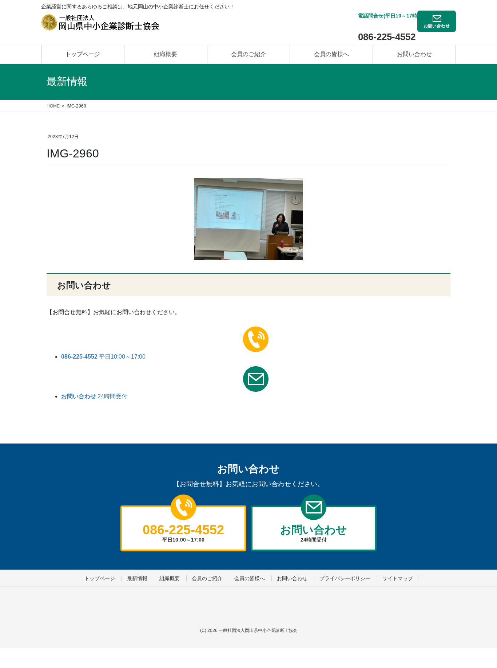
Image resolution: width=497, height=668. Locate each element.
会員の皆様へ (249, 578)
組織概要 (169, 578)
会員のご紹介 (207, 578)
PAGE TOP (473, 634)
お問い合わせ (292, 578)
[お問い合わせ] (436, 26)
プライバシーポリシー (344, 578)
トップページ (99, 578)
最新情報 (137, 578)
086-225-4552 (387, 36)
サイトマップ (397, 578)
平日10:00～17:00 (103, 356)
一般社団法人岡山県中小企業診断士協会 (258, 630)
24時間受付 (94, 396)
